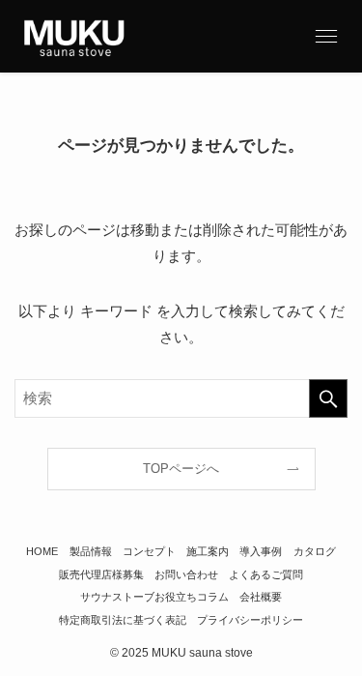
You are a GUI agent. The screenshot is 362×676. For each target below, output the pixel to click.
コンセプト (149, 551)
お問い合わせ (186, 574)
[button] (326, 36)
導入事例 (260, 551)
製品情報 (91, 551)
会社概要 (260, 597)
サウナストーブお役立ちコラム (154, 597)
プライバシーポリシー (250, 620)
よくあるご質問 (266, 574)
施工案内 (207, 551)
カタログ (314, 551)
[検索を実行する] (328, 398)
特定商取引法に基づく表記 (122, 620)
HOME (42, 551)
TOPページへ (181, 468)
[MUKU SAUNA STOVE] (74, 36)
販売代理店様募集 (101, 574)
